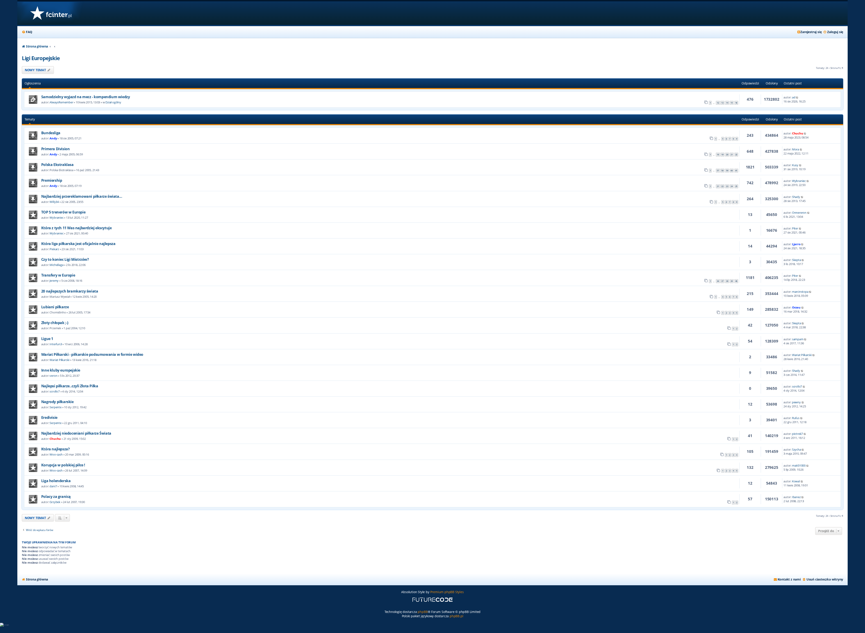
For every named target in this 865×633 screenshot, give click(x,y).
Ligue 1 (47, 338)
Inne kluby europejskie (60, 370)
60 (732, 170)
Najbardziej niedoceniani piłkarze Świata (76, 433)
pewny (796, 402)
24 (732, 186)
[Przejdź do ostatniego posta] (797, 97)
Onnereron (799, 213)
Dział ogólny (113, 102)
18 (718, 154)
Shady (796, 197)
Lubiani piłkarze (55, 306)
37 (722, 281)
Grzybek (55, 502)
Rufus (795, 418)
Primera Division (55, 148)
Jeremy (54, 281)
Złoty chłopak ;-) (54, 322)
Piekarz (54, 249)
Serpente (55, 407)
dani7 (53, 486)
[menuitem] (27, 32)
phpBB (423, 612)
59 (727, 170)
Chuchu (797, 133)
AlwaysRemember (61, 102)
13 (722, 102)
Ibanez (796, 497)
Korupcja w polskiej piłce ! (63, 465)
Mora (795, 149)
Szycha (796, 449)
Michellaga (56, 265)
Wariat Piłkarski (59, 360)
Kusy (795, 165)
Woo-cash (56, 454)
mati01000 (799, 465)
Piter (795, 228)
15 (732, 102)
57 (718, 170)
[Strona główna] (50, 13)
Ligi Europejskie (41, 58)
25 (736, 186)
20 (727, 154)
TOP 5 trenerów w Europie (63, 212)
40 (736, 281)
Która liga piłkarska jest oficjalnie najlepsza (78, 243)
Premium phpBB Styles (447, 592)
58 (722, 170)
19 (722, 154)
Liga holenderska (56, 480)
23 (727, 186)
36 (718, 281)
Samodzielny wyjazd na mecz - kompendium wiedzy (85, 96)
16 (736, 102)
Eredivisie (49, 417)
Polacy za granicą (56, 496)
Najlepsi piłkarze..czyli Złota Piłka (69, 385)
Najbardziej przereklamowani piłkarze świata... (81, 196)
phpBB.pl (456, 616)
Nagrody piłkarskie (57, 401)
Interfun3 (56, 344)
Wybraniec (799, 181)
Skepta (796, 260)
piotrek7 (797, 434)
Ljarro (796, 244)
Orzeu (796, 307)
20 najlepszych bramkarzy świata (69, 291)
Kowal (796, 481)
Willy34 (54, 202)
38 (727, 281)
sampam (798, 339)
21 (732, 154)
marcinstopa (800, 292)
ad (793, 97)
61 (736, 170)
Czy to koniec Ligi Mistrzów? (65, 259)
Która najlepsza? (55, 449)
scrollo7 (54, 391)
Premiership (51, 180)
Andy (53, 138)
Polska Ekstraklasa (57, 164)
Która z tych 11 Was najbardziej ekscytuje (76, 227)
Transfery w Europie (58, 275)
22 (736, 154)
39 (732, 281)
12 (718, 102)
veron (53, 376)
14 (727, 102)
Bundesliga (50, 132)
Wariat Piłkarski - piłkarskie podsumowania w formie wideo (92, 354)
